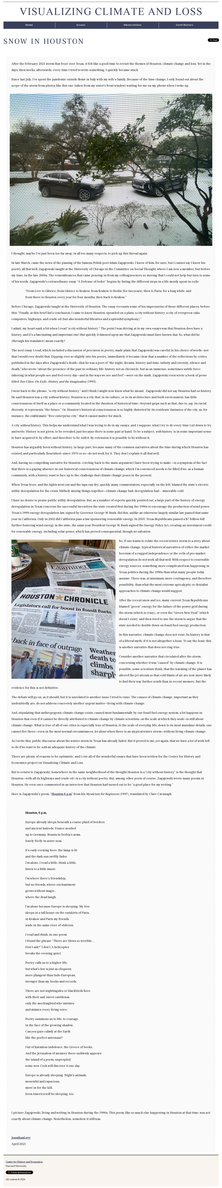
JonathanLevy (21, 1138)
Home (29, 25)
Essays (81, 25)
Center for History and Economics (24, 1162)
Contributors (184, 25)
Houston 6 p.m (62, 794)
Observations (133, 25)
